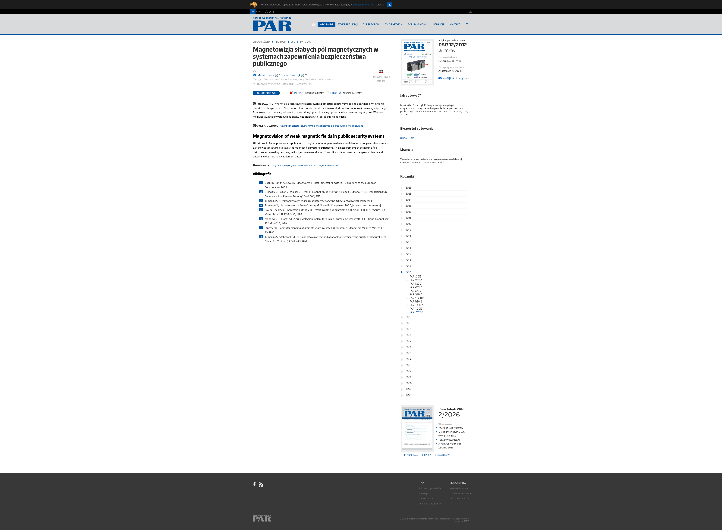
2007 (408, 341)
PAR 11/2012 (416, 308)
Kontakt (455, 24)
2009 (409, 329)
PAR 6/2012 (416, 294)
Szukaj (467, 24)
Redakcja (438, 24)
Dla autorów (371, 24)
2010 (408, 323)
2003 (408, 365)
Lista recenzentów (459, 498)
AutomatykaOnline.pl (272, 24)
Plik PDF (299, 92)
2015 (408, 253)
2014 (408, 259)
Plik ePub (335, 92)
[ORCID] (276, 74)
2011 (408, 317)
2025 (408, 193)
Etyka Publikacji (348, 24)
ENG (258, 11)
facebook (254, 484)
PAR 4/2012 (416, 287)
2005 (408, 353)
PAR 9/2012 (416, 301)
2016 (408, 247)
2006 (409, 347)
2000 (409, 383)
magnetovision (330, 165)
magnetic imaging (281, 165)
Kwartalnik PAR (450, 412)
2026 (408, 187)
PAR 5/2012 (416, 290)
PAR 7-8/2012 (417, 297)
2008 (409, 335)
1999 (408, 389)
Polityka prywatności (430, 488)
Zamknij (389, 4)
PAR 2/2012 (416, 280)
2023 (408, 205)
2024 (408, 199)
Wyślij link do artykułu (456, 78)
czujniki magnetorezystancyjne (297, 125)
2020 (408, 223)
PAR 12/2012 (306, 41)
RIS (412, 138)
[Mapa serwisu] (470, 11)
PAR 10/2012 (416, 305)
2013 (408, 265)
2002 (408, 371)
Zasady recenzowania (461, 493)
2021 (408, 217)
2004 (408, 359)
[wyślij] (255, 75)
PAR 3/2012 (416, 283)
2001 (408, 377)
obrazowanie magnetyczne (348, 125)
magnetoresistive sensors (306, 165)
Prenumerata (410, 455)
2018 (408, 235)
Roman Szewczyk (290, 75)
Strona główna (313, 24)
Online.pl (273, 518)
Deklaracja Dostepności (431, 503)
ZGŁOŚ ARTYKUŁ (394, 24)
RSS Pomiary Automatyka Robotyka (261, 484)
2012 (293, 41)
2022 (408, 211)
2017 (408, 241)
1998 (408, 395)
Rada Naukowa (426, 498)
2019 (408, 229)
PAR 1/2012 (415, 276)
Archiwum (326, 24)
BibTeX (403, 138)
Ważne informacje (459, 488)
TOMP (466, 521)
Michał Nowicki (266, 75)
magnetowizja (324, 125)
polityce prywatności (364, 4)
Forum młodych (418, 24)
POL (253, 11)
